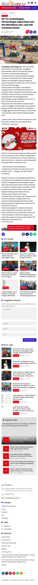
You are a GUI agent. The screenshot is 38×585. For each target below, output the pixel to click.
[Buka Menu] (32, 3)
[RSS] (21, 573)
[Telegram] (31, 234)
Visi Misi (4, 565)
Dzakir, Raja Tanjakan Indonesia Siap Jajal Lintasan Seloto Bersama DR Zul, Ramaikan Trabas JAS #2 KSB (22, 448)
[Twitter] (27, 234)
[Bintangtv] (14, 3)
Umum (4, 509)
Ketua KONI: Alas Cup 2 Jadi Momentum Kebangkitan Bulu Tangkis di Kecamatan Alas (10, 256)
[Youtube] (13, 573)
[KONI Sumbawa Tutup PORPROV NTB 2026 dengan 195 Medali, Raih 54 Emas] (10, 285)
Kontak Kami (6, 540)
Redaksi (4, 549)
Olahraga (4, 16)
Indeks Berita (6, 537)
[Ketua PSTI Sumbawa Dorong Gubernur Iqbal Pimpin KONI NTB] (28, 247)
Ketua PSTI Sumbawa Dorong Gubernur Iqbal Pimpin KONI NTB (28, 256)
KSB (3, 515)
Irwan (3, 31)
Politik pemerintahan (9, 506)
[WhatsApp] (34, 234)
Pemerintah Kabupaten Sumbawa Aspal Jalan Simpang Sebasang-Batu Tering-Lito (22, 463)
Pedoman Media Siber (9, 543)
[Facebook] (23, 234)
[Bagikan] (34, 32)
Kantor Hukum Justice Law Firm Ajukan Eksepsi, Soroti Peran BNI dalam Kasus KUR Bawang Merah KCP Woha (22, 470)
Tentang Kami (6, 552)
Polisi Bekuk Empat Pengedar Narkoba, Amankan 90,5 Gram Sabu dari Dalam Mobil (21, 455)
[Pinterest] (10, 573)
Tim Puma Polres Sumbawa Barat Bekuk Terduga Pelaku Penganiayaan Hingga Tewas (18, 556)
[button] (28, 3)
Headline (4, 512)
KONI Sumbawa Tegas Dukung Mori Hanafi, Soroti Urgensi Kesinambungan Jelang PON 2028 (9, 275)
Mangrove (7, 526)
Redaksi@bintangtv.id (12, 498)
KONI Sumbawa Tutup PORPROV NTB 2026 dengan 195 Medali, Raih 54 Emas (9, 294)
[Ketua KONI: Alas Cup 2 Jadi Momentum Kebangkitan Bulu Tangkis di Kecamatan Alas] (10, 247)
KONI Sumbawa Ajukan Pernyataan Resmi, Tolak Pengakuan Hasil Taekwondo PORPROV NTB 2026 (28, 294)
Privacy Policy (6, 546)
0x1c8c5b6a (8, 529)
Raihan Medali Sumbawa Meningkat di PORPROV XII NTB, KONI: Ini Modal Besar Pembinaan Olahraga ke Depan (28, 275)
